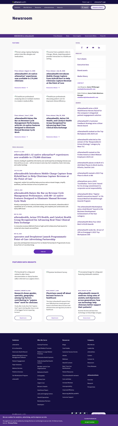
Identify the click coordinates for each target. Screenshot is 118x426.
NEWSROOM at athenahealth (24, 36)
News (67, 36)
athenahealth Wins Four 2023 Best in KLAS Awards (89, 223)
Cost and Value (66, 379)
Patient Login (86, 2)
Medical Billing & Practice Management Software (19, 356)
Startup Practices (42, 344)
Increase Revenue (67, 383)
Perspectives (91, 387)
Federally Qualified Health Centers (45, 362)
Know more (86, 318)
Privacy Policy (12, 423)
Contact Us (91, 359)
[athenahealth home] (19, 2)
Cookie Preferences (90, 418)
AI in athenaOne (17, 348)
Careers (90, 355)
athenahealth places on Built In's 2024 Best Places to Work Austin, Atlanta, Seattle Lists (90, 165)
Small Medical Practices (44, 348)
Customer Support (67, 397)
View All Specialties (43, 397)
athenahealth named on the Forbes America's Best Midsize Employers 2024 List (89, 154)
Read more (23, 318)
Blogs (64, 344)
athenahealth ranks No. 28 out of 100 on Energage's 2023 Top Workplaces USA (90, 232)
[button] (84, 7)
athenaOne (15, 344)
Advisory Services (17, 368)
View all (43, 251)
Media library (82, 76)
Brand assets (82, 70)
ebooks (64, 355)
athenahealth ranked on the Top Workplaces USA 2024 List (90, 132)
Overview (90, 380)
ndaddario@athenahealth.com (87, 97)
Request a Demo (98, 7)
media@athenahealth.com (86, 89)
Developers (40, 404)
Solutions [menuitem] (17, 7)
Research (90, 383)
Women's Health (42, 386)
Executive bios (83, 64)
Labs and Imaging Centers (45, 394)
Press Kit (103, 36)
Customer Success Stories (70, 352)
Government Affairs (90, 36)
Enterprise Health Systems (45, 357)
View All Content (67, 363)
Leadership (91, 348)
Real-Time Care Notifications (67, 367)
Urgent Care (41, 383)
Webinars (65, 359)
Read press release (20, 87)
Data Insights (77, 36)
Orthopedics (41, 375)
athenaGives (91, 352)
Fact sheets (81, 59)
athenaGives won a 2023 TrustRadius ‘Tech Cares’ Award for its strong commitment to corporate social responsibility (89, 184)
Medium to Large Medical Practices (44, 353)
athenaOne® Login (100, 2)
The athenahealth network (70, 375)
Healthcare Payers (42, 390)
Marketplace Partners (43, 401)
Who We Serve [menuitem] (27, 7)
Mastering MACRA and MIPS (70, 393)
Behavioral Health (42, 372)
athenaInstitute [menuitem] (49, 7)
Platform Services (17, 372)
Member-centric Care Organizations (43, 367)
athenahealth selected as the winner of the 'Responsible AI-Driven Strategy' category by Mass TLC (89, 143)
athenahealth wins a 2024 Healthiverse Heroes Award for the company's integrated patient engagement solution (89, 111)
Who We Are (91, 344)
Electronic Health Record (19, 352)
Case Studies (66, 348)
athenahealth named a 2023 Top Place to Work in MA (90, 174)
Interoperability (67, 386)
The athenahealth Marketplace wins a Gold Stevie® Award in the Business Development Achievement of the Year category (90, 211)
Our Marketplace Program (20, 375)
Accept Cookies (89, 422)
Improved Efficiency (68, 390)
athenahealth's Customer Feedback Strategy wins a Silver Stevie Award (90, 123)
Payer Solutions (17, 364)
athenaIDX (15, 379)
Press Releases (57, 36)
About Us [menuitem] (60, 7)
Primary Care (41, 379)
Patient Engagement (18, 361)
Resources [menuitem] (38, 7)
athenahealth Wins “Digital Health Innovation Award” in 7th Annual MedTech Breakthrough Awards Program (90, 197)
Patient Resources (67, 372)
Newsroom (91, 363)
